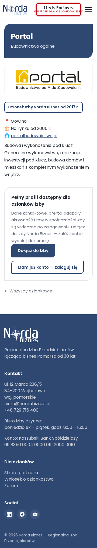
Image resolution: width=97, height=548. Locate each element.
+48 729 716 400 (21, 410)
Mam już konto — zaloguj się (47, 267)
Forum (11, 485)
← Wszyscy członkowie (28, 291)
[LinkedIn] (9, 514)
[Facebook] (22, 514)
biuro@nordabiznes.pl (27, 404)
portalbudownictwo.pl (34, 136)
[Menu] (88, 9)
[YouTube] (35, 514)
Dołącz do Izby (33, 250)
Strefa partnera (21, 473)
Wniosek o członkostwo (29, 479)
